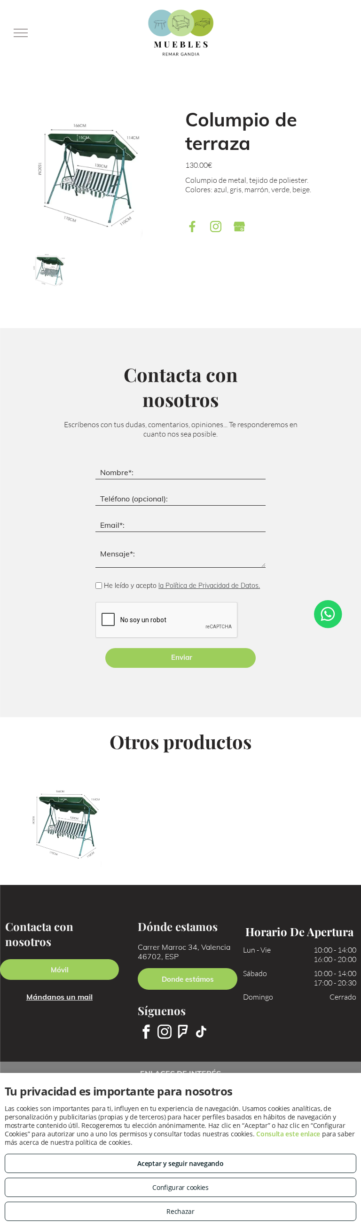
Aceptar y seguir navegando (180, 1163)
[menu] (20, 33)
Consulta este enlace (288, 1133)
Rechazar (180, 1211)
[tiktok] (201, 1033)
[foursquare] (182, 1033)
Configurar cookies (180, 1187)
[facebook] (146, 1033)
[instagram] (164, 1033)
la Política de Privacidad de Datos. (209, 585)
